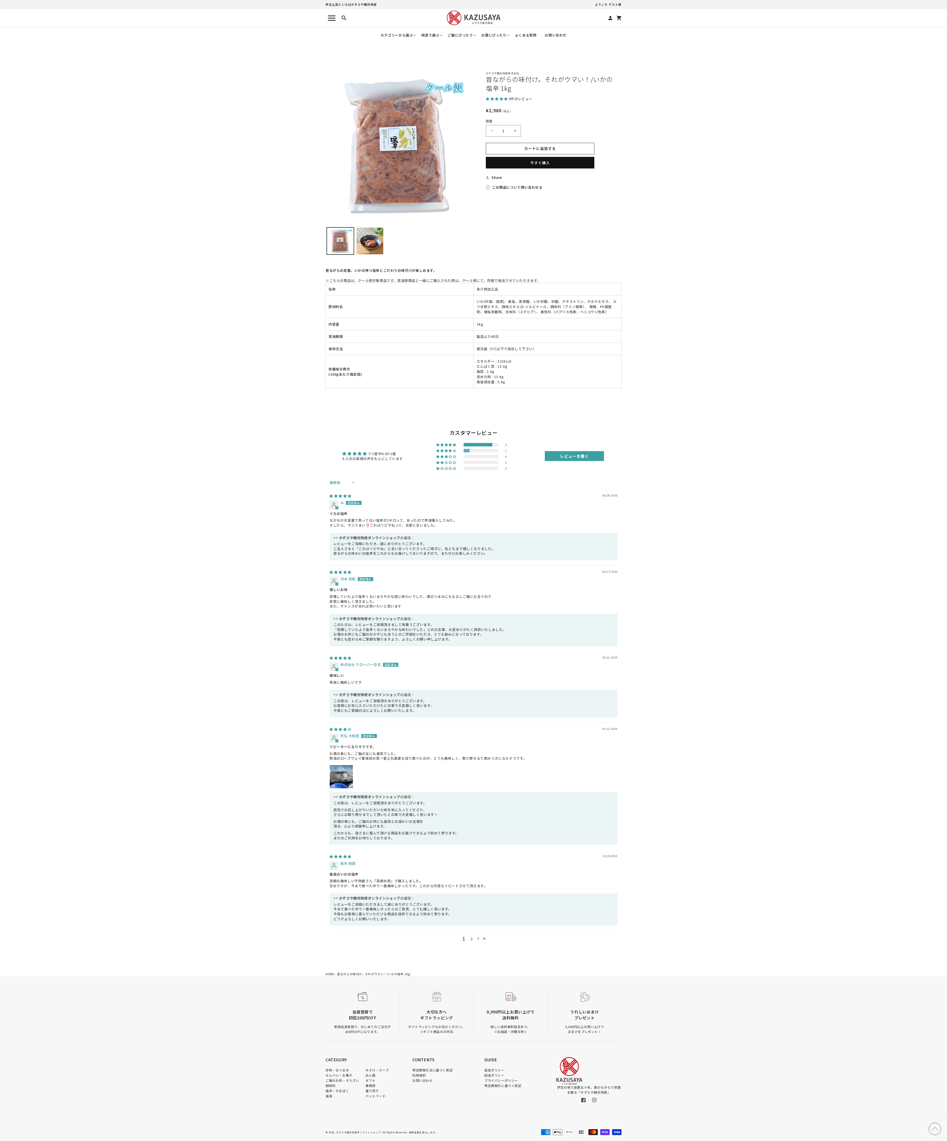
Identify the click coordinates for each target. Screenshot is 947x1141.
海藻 (329, 1096)
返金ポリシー (494, 1070)
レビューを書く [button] (574, 456)
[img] (340, 495)
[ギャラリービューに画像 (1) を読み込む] (340, 241)
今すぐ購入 (540, 162)
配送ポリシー (494, 1075)
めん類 (370, 1075)
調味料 (331, 1085)
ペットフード (375, 1096)
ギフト (370, 1080)
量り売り (372, 1090)
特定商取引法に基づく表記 (432, 1070)
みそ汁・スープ (377, 1070)
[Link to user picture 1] (341, 777)
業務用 (370, 1085)
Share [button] (497, 177)
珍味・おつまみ (337, 1070)
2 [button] (472, 938)
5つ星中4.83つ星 (382, 453)
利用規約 (419, 1075)
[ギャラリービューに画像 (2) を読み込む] (369, 241)
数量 (489, 121)
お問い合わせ (422, 1080)
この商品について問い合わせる (517, 187)
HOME (330, 974)
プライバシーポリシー (501, 1080)
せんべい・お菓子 (339, 1075)
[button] (397, 35)
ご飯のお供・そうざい (342, 1080)
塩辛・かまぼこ (337, 1090)
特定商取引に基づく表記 (502, 1085)
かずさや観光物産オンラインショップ (358, 1132)
